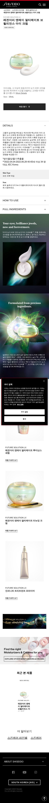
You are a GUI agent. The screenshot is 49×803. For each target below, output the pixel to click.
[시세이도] (11, 5)
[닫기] (44, 381)
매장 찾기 (23, 107)
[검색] (40, 5)
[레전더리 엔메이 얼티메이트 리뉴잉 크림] (24, 489)
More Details (21, 93)
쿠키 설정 (24, 412)
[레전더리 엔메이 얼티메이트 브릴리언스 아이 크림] (24, 690)
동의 (24, 419)
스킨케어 (36, 737)
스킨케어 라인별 (17, 737)
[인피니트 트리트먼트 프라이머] (24, 559)
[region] (24, 401)
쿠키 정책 (20, 404)
